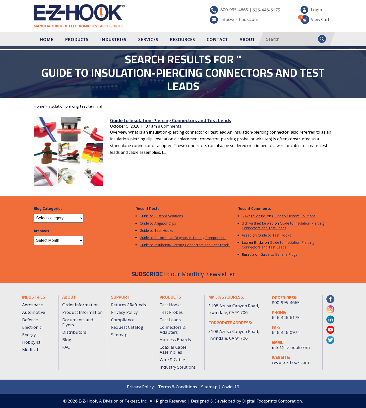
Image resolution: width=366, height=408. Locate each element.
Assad (246, 235)
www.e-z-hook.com (290, 362)
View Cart (315, 18)
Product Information (82, 312)
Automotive (33, 312)
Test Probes (171, 312)
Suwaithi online (254, 216)
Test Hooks (171, 305)
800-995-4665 (234, 9)
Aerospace (32, 305)
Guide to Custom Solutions (161, 216)
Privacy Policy (124, 312)
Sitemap (119, 334)
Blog (66, 339)
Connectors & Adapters (172, 329)
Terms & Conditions (177, 387)
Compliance (122, 320)
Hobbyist (31, 342)
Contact (217, 39)
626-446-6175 (266, 10)
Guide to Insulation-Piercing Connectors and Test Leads (170, 120)
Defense (30, 320)
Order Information (80, 305)
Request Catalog (127, 327)
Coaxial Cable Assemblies (173, 349)
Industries (113, 39)
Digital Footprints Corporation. (272, 401)
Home (46, 39)
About (247, 39)
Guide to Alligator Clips (158, 223)
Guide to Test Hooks (156, 230)
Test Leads (170, 320)
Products (76, 39)
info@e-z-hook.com (239, 19)
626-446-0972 (286, 332)
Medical (30, 349)
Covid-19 (230, 387)
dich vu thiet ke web (258, 223)
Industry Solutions (178, 367)
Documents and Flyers (77, 322)
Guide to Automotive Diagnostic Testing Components (183, 237)
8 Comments (169, 126)
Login (316, 9)
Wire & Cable (172, 359)
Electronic (32, 327)
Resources (182, 39)
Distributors (74, 332)
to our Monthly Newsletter (183, 274)
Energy (29, 334)
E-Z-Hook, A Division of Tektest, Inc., (114, 401)
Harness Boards (175, 339)
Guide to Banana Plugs (278, 254)
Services (148, 39)
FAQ (66, 347)
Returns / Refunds (128, 305)
